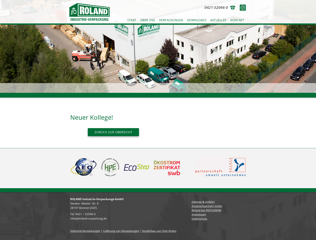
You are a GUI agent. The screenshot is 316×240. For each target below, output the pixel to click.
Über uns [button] (147, 20)
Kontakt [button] (237, 20)
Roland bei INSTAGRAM (206, 210)
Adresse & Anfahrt (203, 202)
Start (131, 20)
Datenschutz (199, 218)
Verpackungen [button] (171, 20)
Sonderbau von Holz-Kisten (159, 231)
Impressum (199, 214)
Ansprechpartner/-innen (207, 206)
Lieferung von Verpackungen (121, 231)
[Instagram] (243, 7)
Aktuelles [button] (218, 20)
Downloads (197, 20)
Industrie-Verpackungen (85, 231)
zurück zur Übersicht (113, 132)
